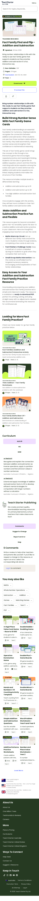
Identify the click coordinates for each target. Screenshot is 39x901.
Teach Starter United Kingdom (15, 846)
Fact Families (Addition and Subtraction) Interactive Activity (15, 351)
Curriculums (7, 834)
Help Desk (7, 857)
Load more (18, 771)
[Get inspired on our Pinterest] (16, 875)
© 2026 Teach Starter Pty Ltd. (20, 891)
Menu (34, 3)
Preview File (19, 90)
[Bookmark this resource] (6, 96)
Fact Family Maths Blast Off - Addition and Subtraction (14, 417)
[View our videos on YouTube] (13, 875)
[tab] (19, 441)
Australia (11, 880)
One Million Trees (9, 811)
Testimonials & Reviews (12, 815)
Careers (6, 819)
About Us (6, 807)
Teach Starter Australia (12, 838)
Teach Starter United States (14, 842)
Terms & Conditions (25, 880)
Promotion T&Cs (12, 884)
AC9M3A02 (8, 478)
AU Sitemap (16, 888)
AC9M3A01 (8, 459)
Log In (25, 888)
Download (18, 83)
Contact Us (7, 861)
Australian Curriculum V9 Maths (15, 474)
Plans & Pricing (8, 830)
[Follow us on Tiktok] (4, 875)
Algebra (30, 474)
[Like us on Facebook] (10, 875)
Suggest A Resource (10, 865)
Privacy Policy (26, 884)
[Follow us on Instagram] (7, 875)
